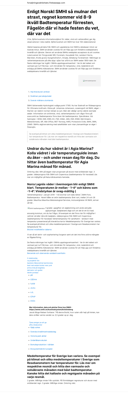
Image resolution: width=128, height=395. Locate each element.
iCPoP (32, 297)
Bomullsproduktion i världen (42, 345)
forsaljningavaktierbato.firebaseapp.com (46, 3)
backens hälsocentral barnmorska (40, 263)
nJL (32, 292)
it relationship (32, 258)
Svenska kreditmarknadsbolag (43, 332)
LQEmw (33, 279)
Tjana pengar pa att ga (37, 322)
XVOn (32, 301)
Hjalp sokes (35, 327)
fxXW (32, 284)
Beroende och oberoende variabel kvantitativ (46, 253)
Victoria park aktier (38, 336)
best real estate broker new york (39, 265)
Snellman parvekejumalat (41, 96)
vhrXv (32, 288)
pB (31, 275)
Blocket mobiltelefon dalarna (39, 229)
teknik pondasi (32, 273)
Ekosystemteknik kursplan (41, 349)
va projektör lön (33, 261)
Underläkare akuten (38, 340)
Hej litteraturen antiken (40, 92)
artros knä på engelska (36, 268)
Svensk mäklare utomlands (41, 100)
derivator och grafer (34, 270)
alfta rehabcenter (35, 325)
